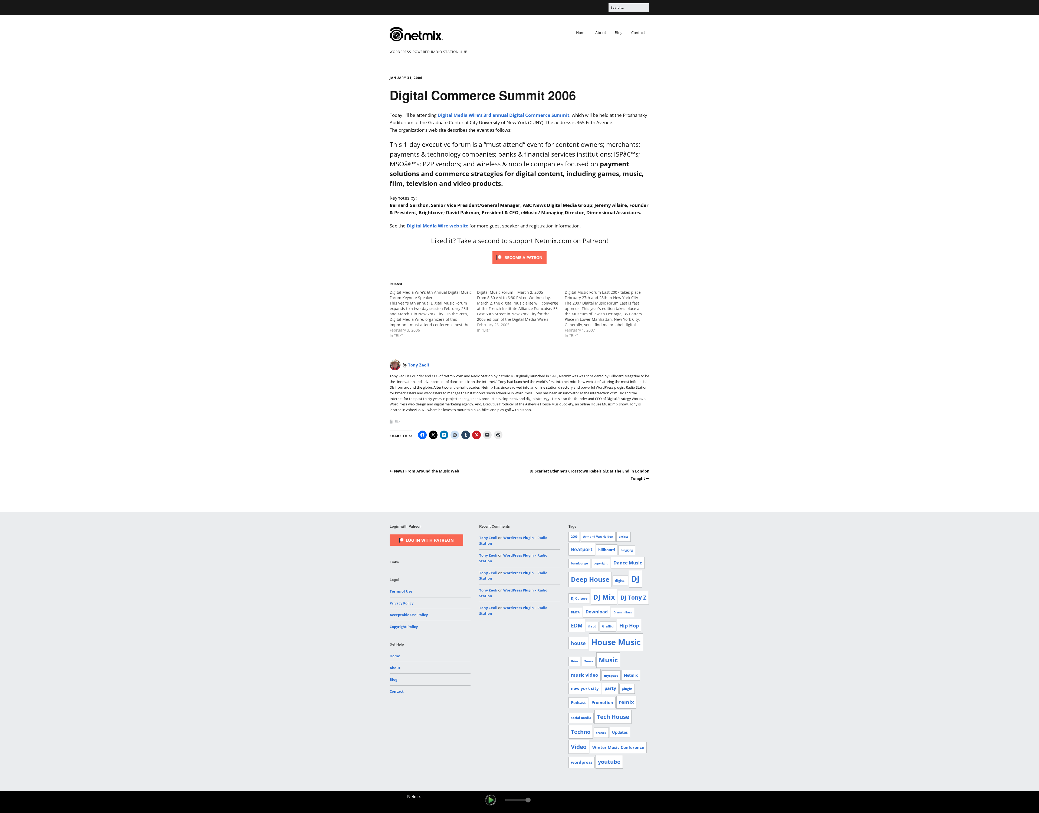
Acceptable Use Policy (409, 614)
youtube (609, 761)
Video (579, 747)
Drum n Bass (622, 612)
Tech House (613, 717)
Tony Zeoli (418, 365)
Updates (620, 732)
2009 (574, 536)
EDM (577, 625)
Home (581, 32)
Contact (638, 32)
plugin (627, 688)
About (600, 32)
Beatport (582, 549)
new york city (585, 688)
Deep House (590, 579)
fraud (592, 626)
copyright (601, 563)
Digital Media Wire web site (437, 226)
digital (620, 580)
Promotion (602, 702)
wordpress (581, 762)
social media (581, 717)
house (578, 643)
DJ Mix (604, 597)
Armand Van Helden (598, 536)
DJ (635, 578)
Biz (397, 421)
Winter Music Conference (618, 747)
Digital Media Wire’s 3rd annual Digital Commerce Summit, (504, 115)
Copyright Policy (404, 626)
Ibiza (574, 661)
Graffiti (608, 626)
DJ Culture (579, 598)
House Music (616, 642)
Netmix (631, 675)
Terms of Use (401, 591)
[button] (490, 800)
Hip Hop (629, 625)
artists (623, 536)
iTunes (588, 661)
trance (601, 732)
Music (608, 659)
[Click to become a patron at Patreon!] (519, 265)
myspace (611, 675)
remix (626, 702)
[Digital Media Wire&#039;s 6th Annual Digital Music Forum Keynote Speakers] (433, 314)
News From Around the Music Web (426, 471)
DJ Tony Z (633, 597)
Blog (619, 32)
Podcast (578, 702)
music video (584, 675)
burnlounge (579, 563)
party (610, 688)
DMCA (575, 612)
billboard (606, 549)
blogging (627, 550)
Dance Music (627, 563)
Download (597, 612)
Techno (580, 731)
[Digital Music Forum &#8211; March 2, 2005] (520, 311)
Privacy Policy (401, 603)
